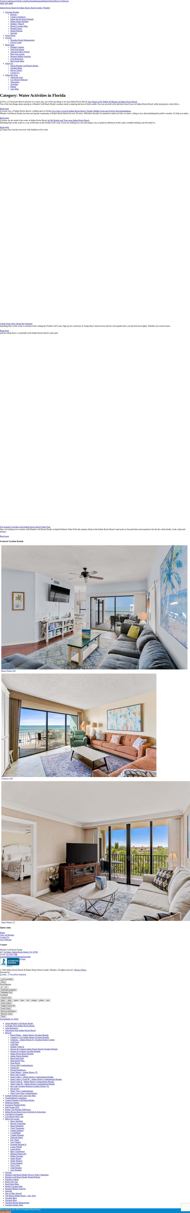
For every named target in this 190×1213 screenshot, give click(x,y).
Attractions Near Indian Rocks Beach (20, 1030)
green (16, 1000)
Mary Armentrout (17, 1151)
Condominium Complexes (16, 1098)
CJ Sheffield (15, 1133)
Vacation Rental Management (17, 1203)
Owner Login (5, 1)
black (3, 1000)
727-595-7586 (11, 954)
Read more (4, 109)
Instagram (39, 1)
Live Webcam (63, 1)
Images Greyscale (8, 1006)
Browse (8, 1033)
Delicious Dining (12, 1103)
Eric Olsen (14, 1140)
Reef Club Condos (18, 1075)
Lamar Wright (16, 1147)
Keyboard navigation (8, 990)
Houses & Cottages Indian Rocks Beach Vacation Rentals (33, 1049)
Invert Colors (6, 1008)
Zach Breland (15, 1170)
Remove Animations (8, 1011)
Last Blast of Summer (14, 1114)
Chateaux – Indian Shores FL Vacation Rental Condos (32, 1040)
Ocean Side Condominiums (21, 1065)
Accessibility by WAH (9, 1019)
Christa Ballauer (17, 1130)
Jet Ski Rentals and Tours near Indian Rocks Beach (68, 120)
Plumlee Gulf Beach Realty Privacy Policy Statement (26, 1175)
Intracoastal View (17, 1061)
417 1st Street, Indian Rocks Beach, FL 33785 (19, 952)
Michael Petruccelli (18, 1154)
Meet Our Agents (12, 1119)
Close (3, 982)
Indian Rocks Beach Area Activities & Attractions (25, 1112)
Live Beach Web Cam (14, 1116)
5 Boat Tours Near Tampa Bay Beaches (16, 324)
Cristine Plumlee (17, 1135)
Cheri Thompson (17, 1128)
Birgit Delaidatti (16, 1126)
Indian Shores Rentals (19, 1056)
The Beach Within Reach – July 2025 (20, 1196)
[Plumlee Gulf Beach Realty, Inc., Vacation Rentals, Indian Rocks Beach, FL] (9, 962)
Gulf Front (14, 1042)
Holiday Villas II (17, 1047)
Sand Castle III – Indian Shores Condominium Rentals (32, 1084)
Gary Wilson (15, 1142)
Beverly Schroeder (18, 1123)
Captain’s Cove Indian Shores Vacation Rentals (29, 1037)
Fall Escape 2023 (12, 1107)
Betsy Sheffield (16, 1121)
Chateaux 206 (7, 779)
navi (47, 1000)
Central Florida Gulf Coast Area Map (20, 1096)
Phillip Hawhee (16, 1156)
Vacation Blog (11, 1198)
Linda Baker (15, 1149)
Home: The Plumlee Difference (18, 1110)
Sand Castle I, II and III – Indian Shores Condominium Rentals (36, 1079)
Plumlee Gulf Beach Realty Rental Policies (22, 1177)
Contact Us (4, 937)
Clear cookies (6, 1003)
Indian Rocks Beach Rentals (21, 1054)
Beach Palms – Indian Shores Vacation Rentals (29, 1035)
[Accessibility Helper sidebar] (7, 979)
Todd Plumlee (16, 1168)
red (27, 1000)
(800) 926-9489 (6, 3)
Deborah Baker (16, 1137)
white (10, 1000)
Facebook (31, 1)
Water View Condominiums (21, 1091)
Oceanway (14, 1068)
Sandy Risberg (16, 1161)
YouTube (53, 1)
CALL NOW (5, 1212)
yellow (41, 1000)
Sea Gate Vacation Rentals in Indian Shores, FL (29, 1086)
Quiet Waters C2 (8, 922)
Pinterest (46, 1)
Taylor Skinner (16, 1163)
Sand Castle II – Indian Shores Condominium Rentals (32, 1082)
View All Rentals (7, 935)
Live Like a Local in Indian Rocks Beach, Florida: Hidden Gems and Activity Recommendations (91, 111)
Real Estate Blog (12, 1184)
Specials (8, 1191)
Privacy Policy (80, 970)
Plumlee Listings (12, 1179)
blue (22, 1000)
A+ (6, 987)
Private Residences (18, 1070)
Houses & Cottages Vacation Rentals (25, 1051)
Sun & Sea (14, 1089)
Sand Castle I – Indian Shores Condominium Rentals (31, 1077)
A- (2, 987)
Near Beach (15, 1063)
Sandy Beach (15, 1158)
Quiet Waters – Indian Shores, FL (24, 1072)
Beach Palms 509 (8, 671)
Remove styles (6, 1014)
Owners (8, 1172)
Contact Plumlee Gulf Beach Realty (19, 1100)
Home (2, 933)
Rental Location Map (13, 1186)
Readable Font (6, 993)
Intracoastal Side (17, 1058)
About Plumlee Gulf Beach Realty (19, 1023)
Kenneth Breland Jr (18, 1144)
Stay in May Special (13, 1193)
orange (33, 1000)
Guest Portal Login (19, 1)
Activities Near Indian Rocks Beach (20, 1026)
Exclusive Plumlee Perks (15, 1105)
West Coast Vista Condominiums (23, 1093)
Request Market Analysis (15, 1189)
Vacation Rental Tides (14, 1205)
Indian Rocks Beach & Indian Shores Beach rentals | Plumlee (25, 8)
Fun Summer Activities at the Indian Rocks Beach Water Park (25, 527)
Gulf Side (14, 1044)
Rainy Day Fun (11, 1182)
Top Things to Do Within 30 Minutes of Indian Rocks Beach (112, 102)
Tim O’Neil (15, 1165)
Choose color (6, 998)
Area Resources (11, 1028)
